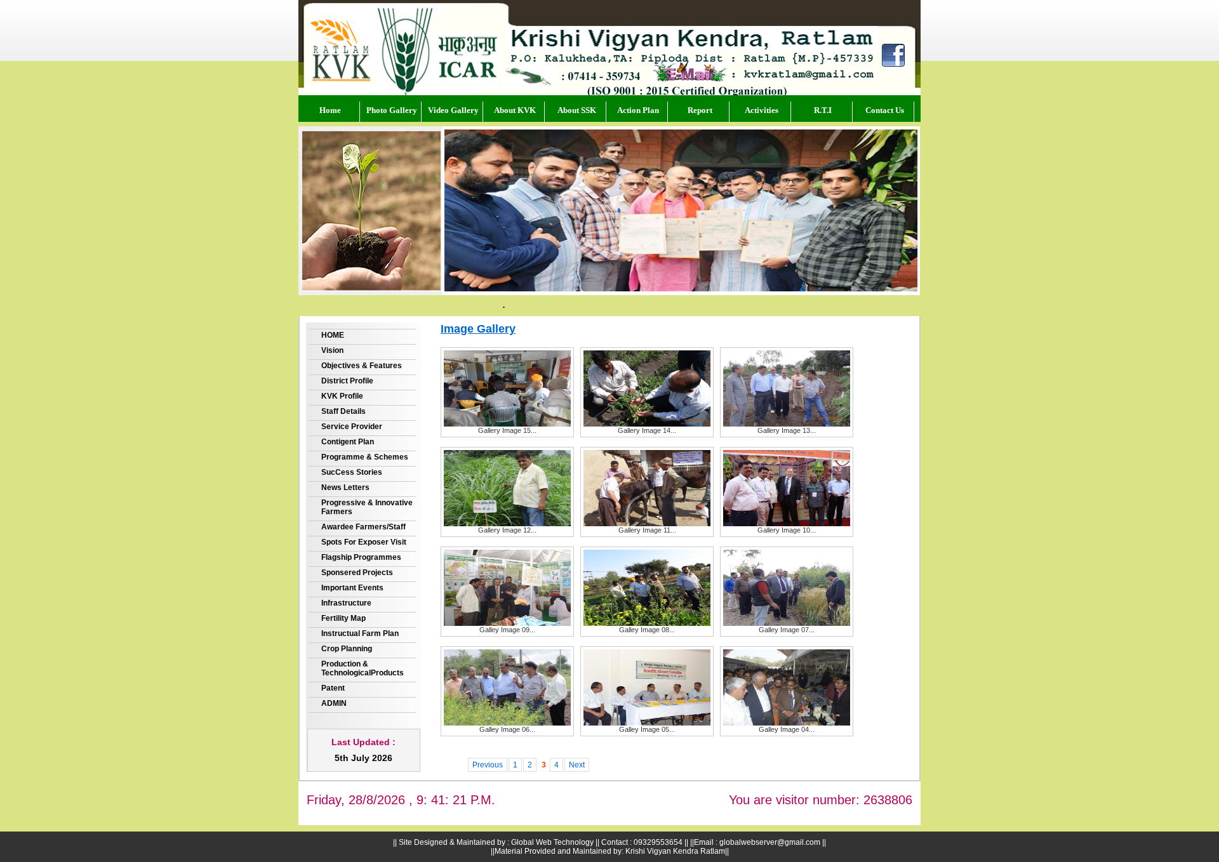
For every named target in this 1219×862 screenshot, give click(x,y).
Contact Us (884, 110)
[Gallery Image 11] (646, 523)
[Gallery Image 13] (786, 424)
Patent (333, 688)
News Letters (345, 487)
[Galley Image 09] (507, 623)
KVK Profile (342, 396)
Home (330, 110)
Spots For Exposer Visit (363, 542)
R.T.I (823, 110)
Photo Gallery (391, 110)
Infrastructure (346, 603)
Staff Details (343, 411)
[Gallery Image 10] (786, 523)
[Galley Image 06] (507, 723)
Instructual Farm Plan (360, 633)
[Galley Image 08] (646, 623)
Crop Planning (346, 648)
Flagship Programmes (361, 557)
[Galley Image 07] (786, 623)
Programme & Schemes (364, 457)
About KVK (515, 110)
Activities (761, 110)
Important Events (352, 587)
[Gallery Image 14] (646, 424)
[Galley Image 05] (646, 723)
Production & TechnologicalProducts (362, 668)
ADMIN (334, 703)
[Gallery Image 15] (507, 424)
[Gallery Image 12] (507, 523)
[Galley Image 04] (786, 723)
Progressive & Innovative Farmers (367, 507)
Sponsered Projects (357, 572)
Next (577, 764)
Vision (332, 350)
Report (700, 110)
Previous (487, 764)
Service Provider (351, 426)
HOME (332, 335)
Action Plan (638, 110)
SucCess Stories (351, 472)
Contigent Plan (347, 441)
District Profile (347, 380)
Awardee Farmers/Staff (363, 526)
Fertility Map (343, 618)
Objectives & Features (361, 365)
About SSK (576, 110)
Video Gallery (453, 110)
